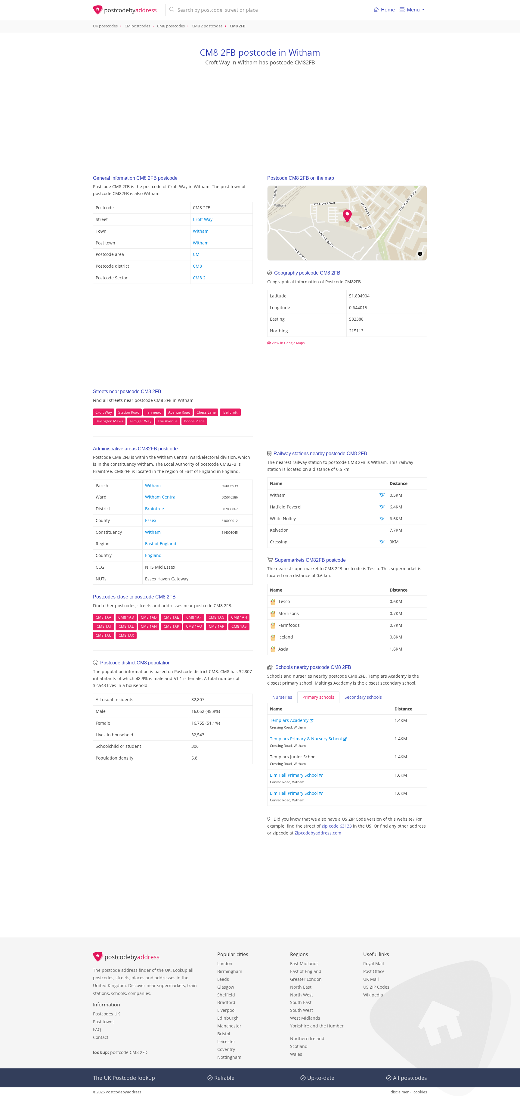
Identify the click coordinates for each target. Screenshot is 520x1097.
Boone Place (194, 421)
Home (388, 9)
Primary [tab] (318, 697)
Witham (201, 231)
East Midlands (304, 963)
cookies (420, 1092)
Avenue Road (179, 412)
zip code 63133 (337, 826)
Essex (150, 520)
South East (300, 1002)
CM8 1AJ (104, 626)
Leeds (223, 979)
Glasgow (225, 987)
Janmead (154, 412)
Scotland (299, 1046)
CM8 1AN (149, 626)
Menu (413, 9)
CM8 (197, 266)
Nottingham (229, 1057)
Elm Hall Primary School (294, 775)
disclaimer (400, 1092)
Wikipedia (373, 995)
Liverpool (226, 1010)
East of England (160, 543)
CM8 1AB (126, 617)
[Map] (347, 223)
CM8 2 (199, 278)
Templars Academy (290, 720)
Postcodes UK (106, 1014)
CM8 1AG (216, 617)
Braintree (154, 508)
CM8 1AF (193, 617)
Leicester (226, 1041)
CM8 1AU (104, 635)
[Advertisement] (260, 115)
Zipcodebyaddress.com (318, 833)
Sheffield (226, 995)
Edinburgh (228, 1018)
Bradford (226, 1002)
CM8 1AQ (194, 626)
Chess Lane (206, 412)
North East (300, 987)
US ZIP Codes (376, 987)
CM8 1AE (171, 617)
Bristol (223, 1033)
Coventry (226, 1049)
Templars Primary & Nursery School (306, 738)
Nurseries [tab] (282, 697)
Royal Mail (373, 963)
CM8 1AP (171, 626)
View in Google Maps (288, 342)
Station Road (128, 412)
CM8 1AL (126, 626)
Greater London (306, 979)
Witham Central (161, 497)
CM (196, 254)
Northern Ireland (307, 1038)
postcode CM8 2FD (128, 1052)
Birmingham (229, 971)
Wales (296, 1054)
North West (301, 995)
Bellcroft (230, 412)
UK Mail (371, 979)
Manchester (229, 1026)
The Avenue (168, 421)
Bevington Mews (109, 421)
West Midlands (305, 1018)
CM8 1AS (239, 626)
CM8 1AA (103, 617)
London (224, 963)
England (153, 555)
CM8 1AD (149, 617)
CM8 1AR (216, 626)
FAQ (97, 1029)
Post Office (374, 971)
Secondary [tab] (363, 697)
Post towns (104, 1021)
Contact (100, 1037)
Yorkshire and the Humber (317, 1026)
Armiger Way (140, 421)
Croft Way (202, 219)
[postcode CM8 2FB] (127, 9)
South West (301, 1010)
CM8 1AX (126, 635)
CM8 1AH (239, 617)
